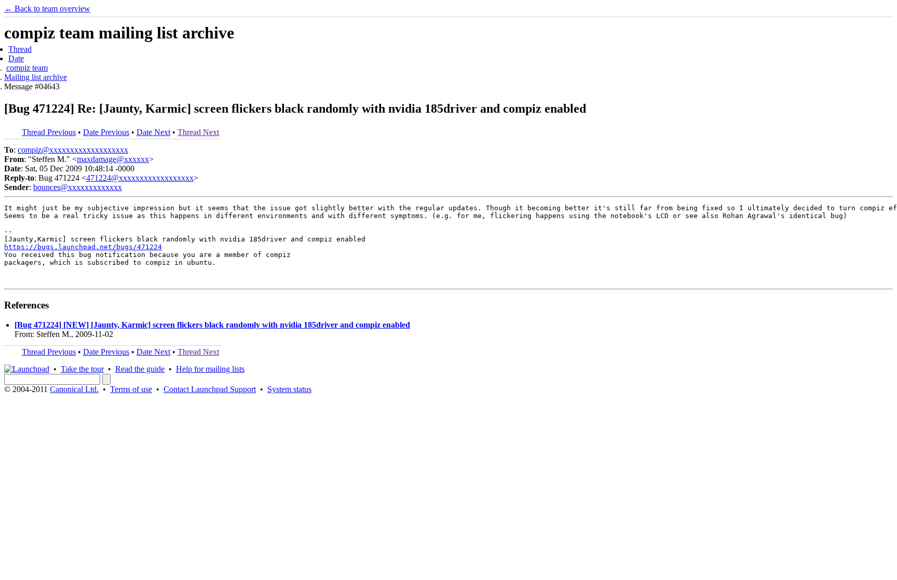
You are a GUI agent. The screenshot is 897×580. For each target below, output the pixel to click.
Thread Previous (49, 132)
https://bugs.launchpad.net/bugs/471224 (83, 247)
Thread (20, 49)
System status (289, 389)
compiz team (27, 67)
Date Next (153, 132)
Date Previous (106, 132)
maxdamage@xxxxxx (113, 159)
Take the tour (82, 369)
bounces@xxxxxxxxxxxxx (77, 187)
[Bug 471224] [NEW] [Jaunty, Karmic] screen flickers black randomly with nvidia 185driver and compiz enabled (212, 324)
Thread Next (198, 132)
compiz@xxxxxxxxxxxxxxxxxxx (73, 149)
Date (16, 58)
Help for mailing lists (210, 369)
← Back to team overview (47, 8)
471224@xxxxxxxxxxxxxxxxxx (140, 177)
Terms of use (131, 389)
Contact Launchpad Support (210, 389)
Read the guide (140, 369)
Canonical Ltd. (74, 389)
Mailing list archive (35, 77)
